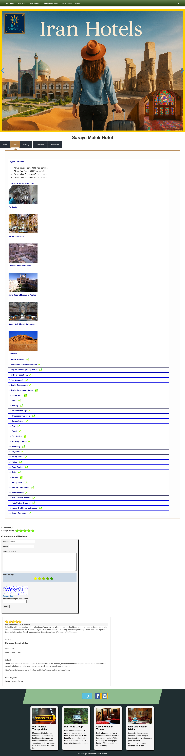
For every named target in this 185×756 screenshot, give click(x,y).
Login (87, 696)
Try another (8, 596)
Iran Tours (22, 3)
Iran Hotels (10, 3)
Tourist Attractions (50, 3)
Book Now (55, 144)
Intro (5, 144)
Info (15, 144)
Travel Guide (66, 3)
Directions (40, 144)
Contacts (78, 3)
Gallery (26, 144)
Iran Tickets (35, 3)
